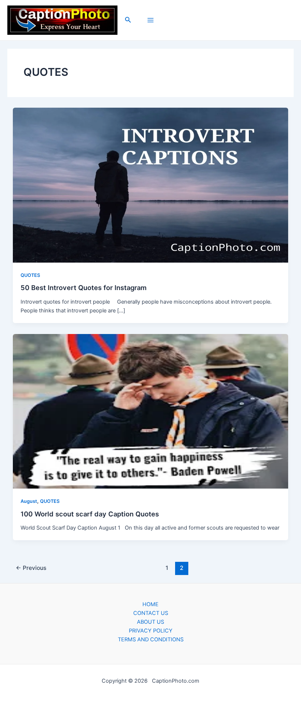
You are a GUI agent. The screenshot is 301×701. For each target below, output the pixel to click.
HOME (150, 604)
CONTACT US (150, 613)
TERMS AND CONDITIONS (151, 639)
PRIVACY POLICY (151, 630)
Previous (31, 567)
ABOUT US (150, 622)
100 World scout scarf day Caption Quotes (90, 514)
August (29, 501)
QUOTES (30, 275)
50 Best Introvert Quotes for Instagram (83, 287)
